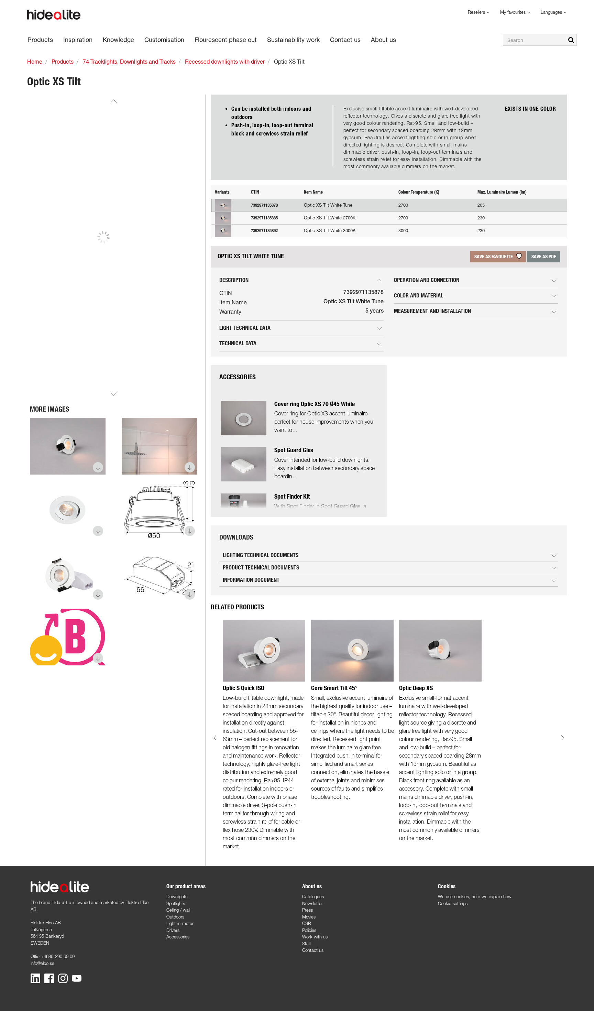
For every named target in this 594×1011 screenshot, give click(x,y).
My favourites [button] (513, 12)
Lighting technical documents (260, 555)
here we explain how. (492, 896)
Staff (306, 943)
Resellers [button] (477, 12)
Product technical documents (261, 567)
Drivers (172, 930)
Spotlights (175, 903)
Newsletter (312, 903)
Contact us (312, 950)
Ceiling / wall (178, 910)
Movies (309, 917)
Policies (309, 930)
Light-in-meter (180, 923)
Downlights (176, 896)
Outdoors (175, 917)
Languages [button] (552, 12)
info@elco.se (42, 963)
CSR (306, 923)
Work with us (315, 936)
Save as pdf (543, 257)
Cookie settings (453, 903)
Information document (251, 580)
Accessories (177, 936)
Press (307, 910)
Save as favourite (494, 257)
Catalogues (313, 896)
